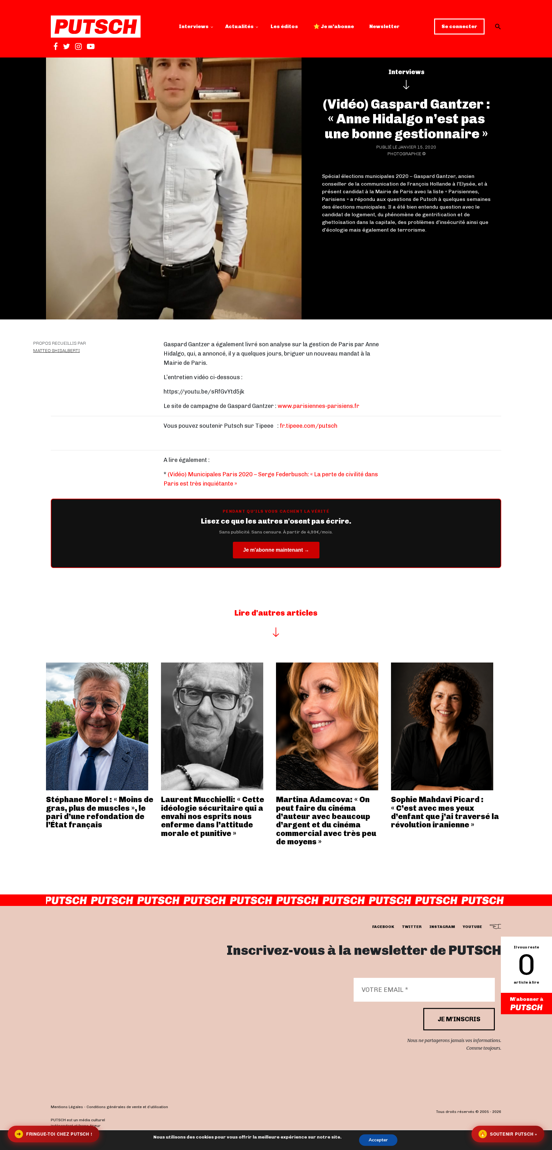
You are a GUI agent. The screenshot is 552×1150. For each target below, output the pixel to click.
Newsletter (384, 26)
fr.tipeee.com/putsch (308, 425)
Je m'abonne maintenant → (276, 550)
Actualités (239, 26)
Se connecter (459, 26)
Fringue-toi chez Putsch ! (54, 1134)
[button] (498, 26)
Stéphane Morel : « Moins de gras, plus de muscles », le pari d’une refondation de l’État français (99, 812)
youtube (472, 927)
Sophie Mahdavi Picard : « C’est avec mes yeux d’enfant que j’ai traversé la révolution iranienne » (445, 812)
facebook (383, 927)
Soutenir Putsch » (508, 1134)
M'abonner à (526, 999)
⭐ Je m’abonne (333, 26)
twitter (412, 927)
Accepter (378, 1140)
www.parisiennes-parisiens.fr (318, 406)
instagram (442, 927)
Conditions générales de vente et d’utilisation (127, 1107)
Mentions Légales (67, 1107)
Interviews (194, 26)
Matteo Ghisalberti (56, 350)
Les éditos (284, 26)
